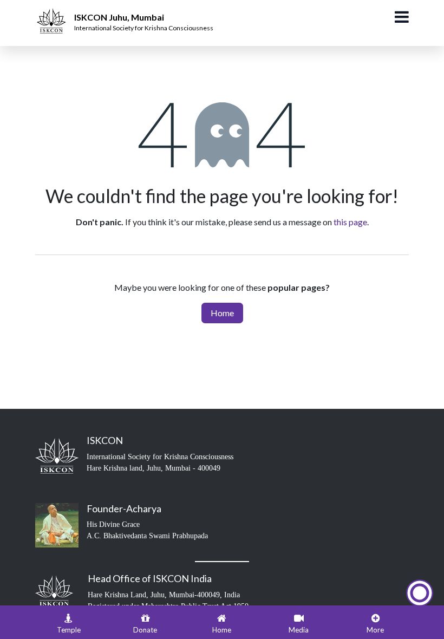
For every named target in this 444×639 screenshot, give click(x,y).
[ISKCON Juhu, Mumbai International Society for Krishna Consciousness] (53, 13)
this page (350, 222)
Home (222, 313)
